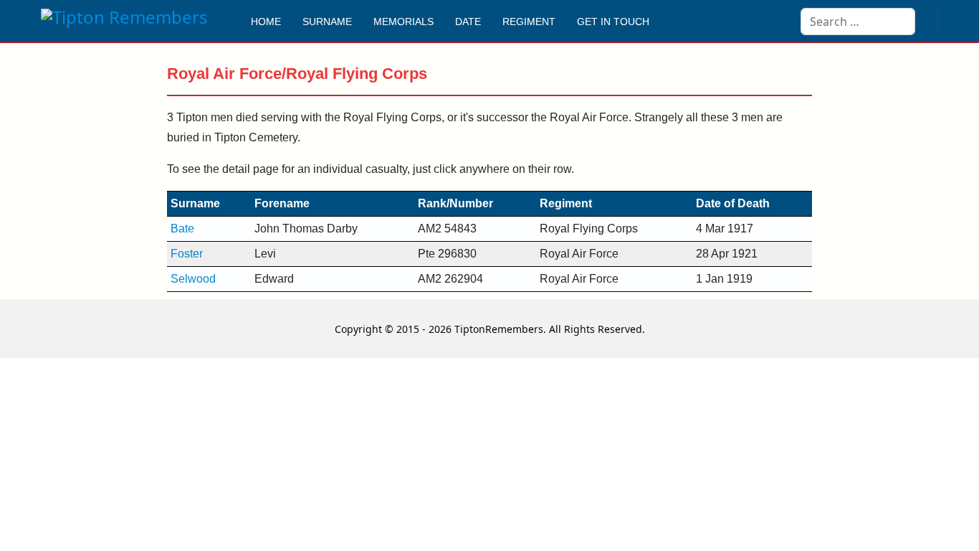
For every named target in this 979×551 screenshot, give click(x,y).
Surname (327, 21)
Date (468, 21)
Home (266, 21)
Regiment (528, 21)
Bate (182, 228)
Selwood (193, 279)
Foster (187, 254)
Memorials (403, 21)
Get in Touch (613, 21)
